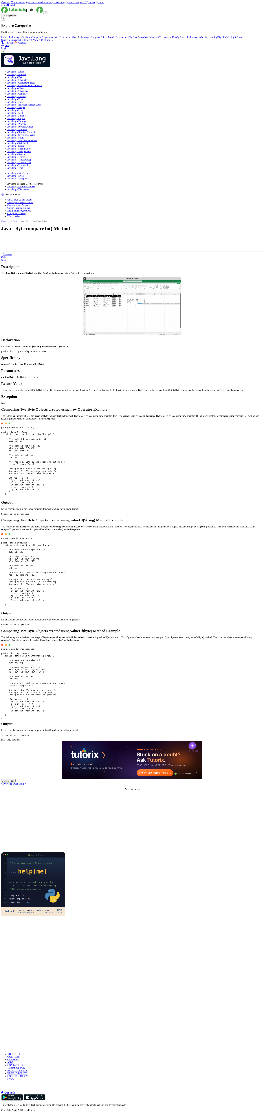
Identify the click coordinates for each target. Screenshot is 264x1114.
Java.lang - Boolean (16, 74)
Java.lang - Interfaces (17, 173)
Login (4, 48)
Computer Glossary (16, 213)
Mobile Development (118, 37)
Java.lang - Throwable (18, 165)
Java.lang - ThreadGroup (19, 159)
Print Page (9, 781)
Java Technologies (81, 37)
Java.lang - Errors (15, 176)
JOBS (10, 1062)
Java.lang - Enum (15, 99)
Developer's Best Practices (20, 202)
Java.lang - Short (15, 137)
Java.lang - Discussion (18, 189)
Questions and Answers (18, 205)
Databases (26, 37)
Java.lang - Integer (16, 107)
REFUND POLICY (17, 1073)
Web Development (64, 37)
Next (4, 260)
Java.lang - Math (15, 113)
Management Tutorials (19, 40)
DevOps (176, 37)
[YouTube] (7, 5)
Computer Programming (43, 37)
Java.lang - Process (16, 124)
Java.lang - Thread (16, 157)
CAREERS (13, 1059)
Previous (7, 254)
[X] (4, 5)
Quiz (15, 783)
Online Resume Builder (18, 208)
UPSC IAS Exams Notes (19, 199)
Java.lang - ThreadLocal (19, 162)
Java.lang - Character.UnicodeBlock (24, 85)
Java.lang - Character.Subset (21, 82)
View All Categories (42, 40)
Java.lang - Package (16, 121)
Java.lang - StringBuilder (19, 151)
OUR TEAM (13, 1057)
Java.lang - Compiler (17, 93)
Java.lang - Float (15, 102)
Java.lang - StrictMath (17, 143)
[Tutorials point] (22, 12)
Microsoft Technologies (160, 37)
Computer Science (99, 37)
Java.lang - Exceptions (18, 178)
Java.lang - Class (15, 88)
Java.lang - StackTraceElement (22, 140)
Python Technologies (11, 37)
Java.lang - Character (17, 80)
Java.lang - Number (16, 115)
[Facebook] (2, 5)
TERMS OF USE (16, 1068)
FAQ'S (10, 1079)
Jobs (7, 45)
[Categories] (46, 12)
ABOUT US (13, 1054)
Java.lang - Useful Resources (21, 186)
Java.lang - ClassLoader (18, 91)
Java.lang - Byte (15, 77)
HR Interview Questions (19, 210)
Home (3, 221)
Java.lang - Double (16, 96)
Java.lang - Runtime (17, 129)
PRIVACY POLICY (17, 1070)
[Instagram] (14, 5)
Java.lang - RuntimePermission (22, 132)
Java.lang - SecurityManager (21, 135)
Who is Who (13, 216)
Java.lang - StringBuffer (18, 148)
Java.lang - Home (15, 71)
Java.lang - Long (15, 110)
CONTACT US (15, 1065)
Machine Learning (208, 37)
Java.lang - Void (15, 168)
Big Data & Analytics (139, 37)
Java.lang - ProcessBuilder (20, 126)
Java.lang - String (15, 146)
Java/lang (13, 221)
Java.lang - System (16, 154)
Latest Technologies (190, 37)
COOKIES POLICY (17, 1076)
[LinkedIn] (11, 5)
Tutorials (9, 42)
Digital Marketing (225, 37)
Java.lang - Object (16, 118)
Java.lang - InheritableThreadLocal (24, 104)
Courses (22, 42)
